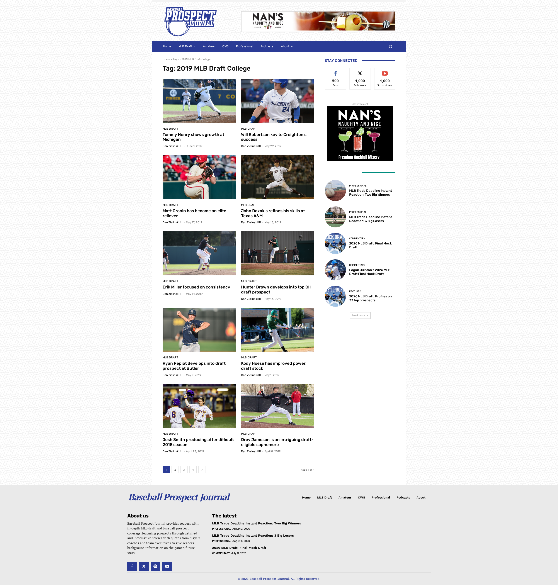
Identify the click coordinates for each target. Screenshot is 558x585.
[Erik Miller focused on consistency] (199, 253)
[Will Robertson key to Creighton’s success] (277, 101)
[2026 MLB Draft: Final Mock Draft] (335, 243)
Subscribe (385, 71)
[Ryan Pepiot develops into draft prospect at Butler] (199, 330)
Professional (357, 186)
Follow (360, 71)
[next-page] (202, 469)
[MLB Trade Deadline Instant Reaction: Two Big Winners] (335, 190)
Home (166, 59)
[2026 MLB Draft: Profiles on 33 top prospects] (335, 296)
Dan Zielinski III (172, 146)
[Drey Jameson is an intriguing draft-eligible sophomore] (277, 406)
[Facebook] (132, 566)
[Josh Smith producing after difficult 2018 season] (199, 406)
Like (335, 71)
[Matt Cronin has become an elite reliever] (199, 177)
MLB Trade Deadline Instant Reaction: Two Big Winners (370, 193)
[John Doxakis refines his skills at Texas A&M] (277, 177)
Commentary (357, 238)
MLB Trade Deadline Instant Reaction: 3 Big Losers (370, 219)
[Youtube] (167, 566)
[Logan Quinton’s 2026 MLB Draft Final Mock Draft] (335, 269)
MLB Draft (170, 128)
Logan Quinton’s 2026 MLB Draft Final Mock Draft (369, 272)
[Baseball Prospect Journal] (197, 21)
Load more (358, 315)
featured (355, 291)
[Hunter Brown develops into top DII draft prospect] (277, 253)
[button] (390, 46)
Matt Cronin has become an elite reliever (194, 213)
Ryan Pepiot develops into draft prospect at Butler (194, 366)
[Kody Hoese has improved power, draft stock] (277, 330)
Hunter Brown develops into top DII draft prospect (276, 290)
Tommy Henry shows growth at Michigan (193, 137)
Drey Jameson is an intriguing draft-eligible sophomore (277, 442)
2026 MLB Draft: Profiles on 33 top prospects (370, 298)
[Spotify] (155, 566)
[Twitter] (144, 566)
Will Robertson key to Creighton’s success (273, 137)
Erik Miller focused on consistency (196, 287)
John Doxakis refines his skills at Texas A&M (273, 213)
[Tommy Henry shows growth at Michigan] (199, 101)
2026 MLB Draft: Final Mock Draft (239, 548)
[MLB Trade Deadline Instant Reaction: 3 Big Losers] (335, 216)
